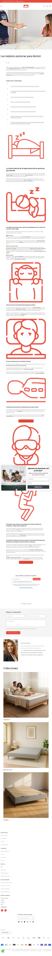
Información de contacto (47, 950)
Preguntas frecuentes (5, 851)
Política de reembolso (47, 949)
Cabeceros (3, 902)
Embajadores (3, 870)
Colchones (6, 719)
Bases (2, 904)
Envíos (2, 854)
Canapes (2, 900)
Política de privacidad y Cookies (26, 587)
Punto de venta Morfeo (5, 891)
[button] (44, 6)
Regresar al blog (27, 603)
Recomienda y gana (4, 873)
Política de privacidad (16, 950)
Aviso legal (39, 950)
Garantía (2, 860)
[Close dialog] (49, 467)
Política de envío (33, 950)
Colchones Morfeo (4, 898)
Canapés (5, 820)
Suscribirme (36, 579)
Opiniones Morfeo (4, 844)
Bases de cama (7, 769)
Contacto (3, 841)
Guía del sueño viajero (5, 885)
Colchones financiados (5, 876)
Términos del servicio (25, 950)
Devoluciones (3, 857)
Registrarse (38, 487)
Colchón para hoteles (5, 888)
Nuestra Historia (4, 835)
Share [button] (8, 62)
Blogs (2, 866)
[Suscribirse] (32, 918)
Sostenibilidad (3, 838)
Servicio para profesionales (6, 882)
